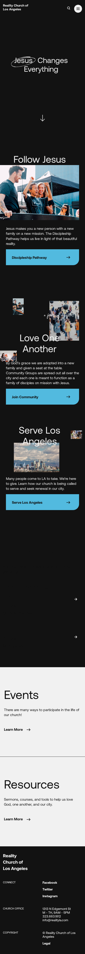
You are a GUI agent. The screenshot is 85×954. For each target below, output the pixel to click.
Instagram (50, 896)
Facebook (49, 882)
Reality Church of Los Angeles (15, 7)
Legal (46, 943)
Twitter (47, 889)
